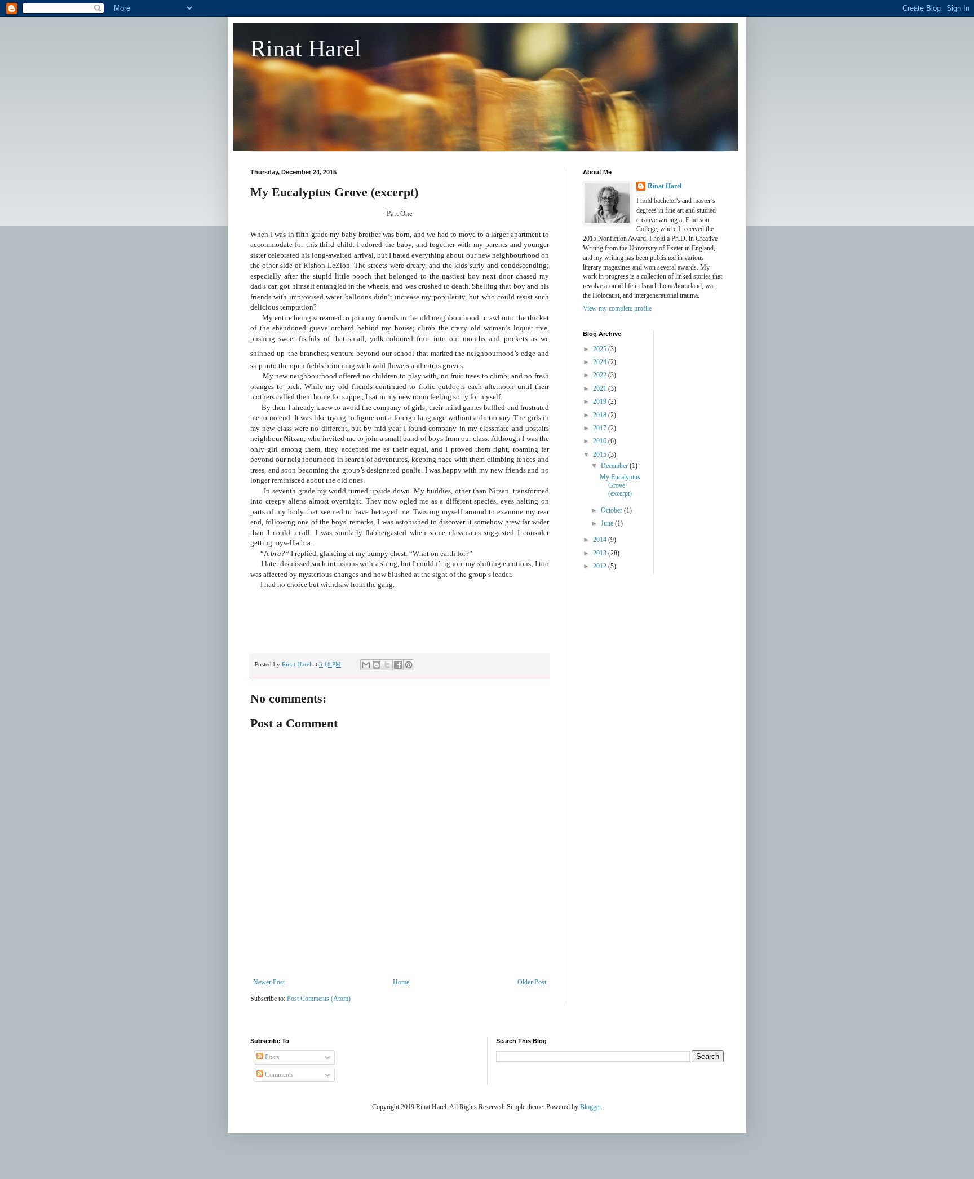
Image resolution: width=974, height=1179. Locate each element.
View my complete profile (617, 308)
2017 (600, 428)
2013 (600, 553)
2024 (600, 362)
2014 (600, 540)
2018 (600, 415)
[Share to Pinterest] (408, 664)
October (612, 510)
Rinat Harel (305, 48)
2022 (600, 375)
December (615, 466)
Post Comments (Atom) (319, 999)
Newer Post (269, 982)
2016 (600, 441)
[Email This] (365, 664)
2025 (600, 349)
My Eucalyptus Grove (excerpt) (620, 485)
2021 (600, 388)
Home (401, 982)
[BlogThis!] (376, 664)
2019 (600, 401)
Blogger (590, 1107)
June (608, 523)
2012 (600, 566)
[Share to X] (387, 664)
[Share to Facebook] (398, 664)
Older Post (531, 982)
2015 (600, 454)
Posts (271, 1057)
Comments (278, 1075)
